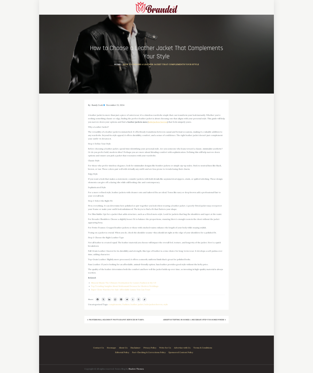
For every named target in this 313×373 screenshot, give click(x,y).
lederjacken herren (153, 304)
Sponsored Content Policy (180, 352)
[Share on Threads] (138, 299)
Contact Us (98, 347)
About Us (123, 347)
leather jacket (137, 304)
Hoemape (111, 347)
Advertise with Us (182, 347)
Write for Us (165, 347)
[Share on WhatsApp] (115, 299)
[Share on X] (103, 299)
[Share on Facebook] (97, 299)
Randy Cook (97, 105)
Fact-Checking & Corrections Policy (149, 352)
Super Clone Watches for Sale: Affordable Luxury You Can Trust (120, 289)
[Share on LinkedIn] (109, 299)
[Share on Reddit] (127, 299)
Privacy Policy (149, 347)
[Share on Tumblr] (132, 299)
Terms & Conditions (202, 347)
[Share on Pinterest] (121, 299)
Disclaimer (135, 347)
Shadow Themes (136, 369)
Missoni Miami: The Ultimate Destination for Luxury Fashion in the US (123, 283)
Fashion (126, 304)
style (165, 304)
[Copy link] (144, 299)
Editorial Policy (122, 352)
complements (114, 304)
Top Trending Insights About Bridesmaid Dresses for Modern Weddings (124, 286)
